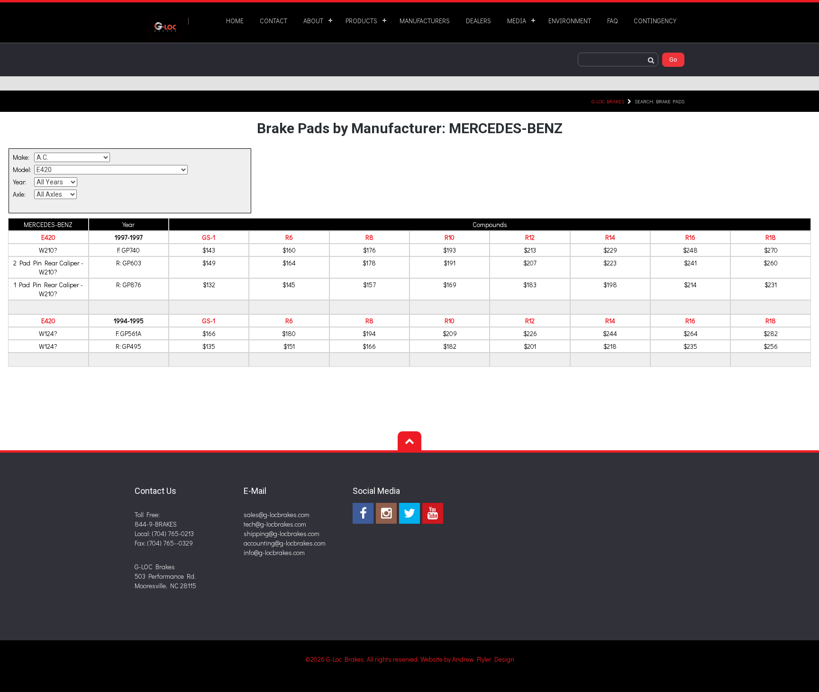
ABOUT (313, 20)
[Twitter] (409, 513)
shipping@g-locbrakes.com (281, 533)
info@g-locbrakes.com (274, 552)
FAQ (612, 20)
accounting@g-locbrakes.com (285, 542)
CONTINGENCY (655, 20)
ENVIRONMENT (569, 20)
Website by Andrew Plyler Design (467, 659)
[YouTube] (432, 513)
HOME (235, 20)
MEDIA (516, 20)
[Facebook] (363, 513)
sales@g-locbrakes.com (276, 514)
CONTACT (273, 20)
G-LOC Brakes (608, 101)
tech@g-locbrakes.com (275, 523)
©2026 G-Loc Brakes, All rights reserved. (362, 659)
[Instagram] (386, 513)
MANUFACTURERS (425, 20)
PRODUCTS (361, 20)
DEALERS (478, 20)
